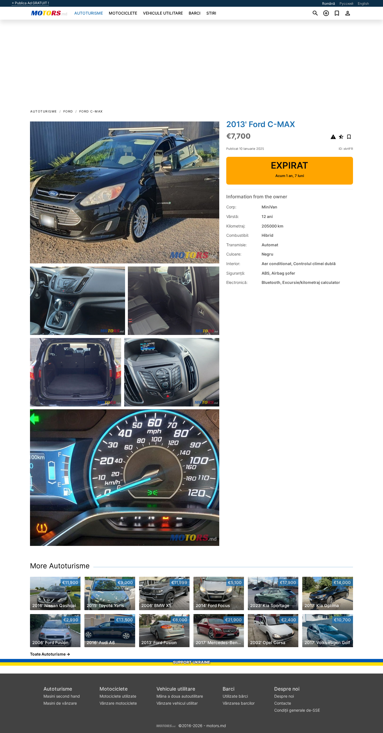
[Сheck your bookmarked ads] (336, 13)
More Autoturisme (60, 566)
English (363, 3)
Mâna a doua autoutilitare (179, 696)
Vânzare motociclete (118, 703)
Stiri (211, 13)
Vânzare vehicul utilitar (177, 703)
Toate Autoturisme (48, 654)
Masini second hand (61, 696)
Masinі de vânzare (60, 703)
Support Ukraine (191, 662)
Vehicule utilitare (163, 13)
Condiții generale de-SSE (297, 710)
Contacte (282, 703)
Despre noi (286, 689)
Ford (68, 111)
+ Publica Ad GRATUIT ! (30, 3)
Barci (194, 13)
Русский (346, 3)
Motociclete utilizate (118, 696)
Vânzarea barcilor (239, 703)
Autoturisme (88, 13)
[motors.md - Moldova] (165, 725)
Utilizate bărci (235, 696)
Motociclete (123, 13)
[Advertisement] (191, 66)
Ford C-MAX (91, 111)
